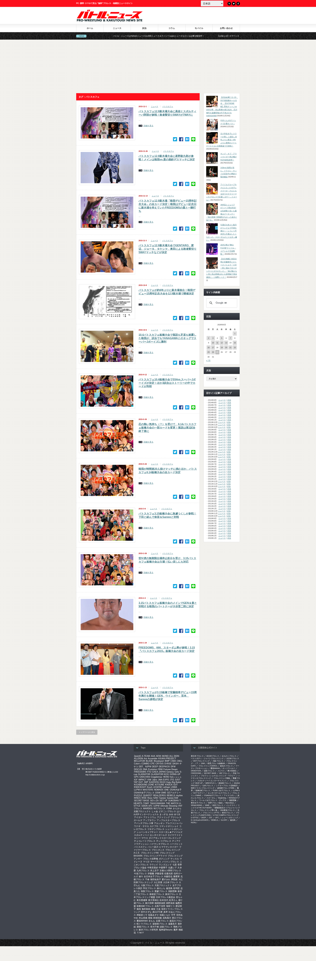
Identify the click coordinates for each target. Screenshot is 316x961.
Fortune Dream (170, 769)
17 (213, 347)
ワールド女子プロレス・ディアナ (212, 800)
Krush (149, 787)
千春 (147, 879)
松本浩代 (164, 900)
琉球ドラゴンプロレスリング (202, 788)
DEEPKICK (164, 766)
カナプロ (154, 826)
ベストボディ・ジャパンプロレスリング (207, 758)
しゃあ (155, 811)
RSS (229, 4)
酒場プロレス (143, 927)
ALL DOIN (174, 756)
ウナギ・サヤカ (141, 826)
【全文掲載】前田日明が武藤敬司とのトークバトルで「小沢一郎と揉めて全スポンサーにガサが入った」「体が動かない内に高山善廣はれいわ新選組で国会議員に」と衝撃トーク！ (221, 268)
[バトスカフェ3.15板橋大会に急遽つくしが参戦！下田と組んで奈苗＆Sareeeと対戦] (187, 541)
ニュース (117, 28)
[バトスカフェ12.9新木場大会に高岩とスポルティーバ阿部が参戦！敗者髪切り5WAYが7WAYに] (187, 139)
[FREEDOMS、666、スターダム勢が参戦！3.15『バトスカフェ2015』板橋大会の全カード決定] (187, 675)
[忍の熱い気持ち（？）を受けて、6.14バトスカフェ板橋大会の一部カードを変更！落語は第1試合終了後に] (187, 452)
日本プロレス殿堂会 (165, 897)
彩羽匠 (176, 888)
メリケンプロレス (170, 861)
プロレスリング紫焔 (222, 778)
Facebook (238, 4)
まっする (163, 814)
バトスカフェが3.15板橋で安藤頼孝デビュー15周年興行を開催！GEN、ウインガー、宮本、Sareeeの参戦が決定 (168, 696)
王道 (158, 909)
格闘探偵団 (160, 903)
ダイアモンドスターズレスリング (165, 838)
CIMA (173, 761)
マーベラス (155, 861)
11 (217, 343)
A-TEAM (146, 756)
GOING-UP (175, 774)
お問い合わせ (226, 28)
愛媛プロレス (161, 891)
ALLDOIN (138, 758)
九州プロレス (143, 870)
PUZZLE (138, 795)
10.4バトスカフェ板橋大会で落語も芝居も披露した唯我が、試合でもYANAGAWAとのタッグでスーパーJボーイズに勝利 (167, 338)
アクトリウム (149, 817)
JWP (146, 782)
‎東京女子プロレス (198, 803)
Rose (149, 798)
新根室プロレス (156, 894)
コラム (172, 28)
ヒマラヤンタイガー (168, 847)
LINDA (174, 787)
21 (230, 347)
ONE (166, 789)
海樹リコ (170, 906)
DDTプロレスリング (201, 761)
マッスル (174, 858)
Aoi (145, 758)
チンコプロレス (163, 841)
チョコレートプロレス (144, 841)
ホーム (90, 28)
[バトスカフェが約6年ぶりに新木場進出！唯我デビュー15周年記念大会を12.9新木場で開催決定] (187, 318)
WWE (207, 805)
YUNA (169, 808)
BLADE (149, 761)
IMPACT (142, 779)
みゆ (171, 814)
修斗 (141, 876)
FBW (160, 769)
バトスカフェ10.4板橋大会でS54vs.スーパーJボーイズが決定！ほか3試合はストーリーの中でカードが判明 (167, 383)
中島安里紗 (152, 867)
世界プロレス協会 (215, 803)
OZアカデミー (174, 792)
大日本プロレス (170, 882)
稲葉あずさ (153, 915)
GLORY (224, 820)
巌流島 (169, 888)
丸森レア (172, 867)
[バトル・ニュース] (109, 20)
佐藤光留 (168, 873)
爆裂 (153, 909)
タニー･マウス (141, 838)
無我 (139, 909)
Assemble (152, 758)
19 (222, 347)
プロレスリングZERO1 (207, 766)
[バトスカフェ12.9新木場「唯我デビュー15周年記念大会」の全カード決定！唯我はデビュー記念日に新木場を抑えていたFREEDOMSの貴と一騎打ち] (187, 229)
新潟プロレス (171, 894)
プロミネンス (158, 850)
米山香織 (143, 918)
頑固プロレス (166, 927)
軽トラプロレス (144, 924)
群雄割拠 (157, 918)
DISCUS (138, 769)
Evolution (152, 769)
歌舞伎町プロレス (145, 906)
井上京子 (154, 870)
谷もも (152, 921)
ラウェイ (153, 864)
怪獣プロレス (147, 891)
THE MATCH (172, 803)
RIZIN (193, 822)
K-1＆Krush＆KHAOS (199, 820)
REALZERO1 (159, 795)
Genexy (170, 772)
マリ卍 (146, 861)
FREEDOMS (140, 772)
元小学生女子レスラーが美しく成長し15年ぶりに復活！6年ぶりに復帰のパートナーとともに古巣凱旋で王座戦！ (221, 140)
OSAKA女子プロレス (144, 792)
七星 (174, 864)
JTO (172, 779)
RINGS (137, 798)
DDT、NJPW (145, 766)
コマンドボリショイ (168, 826)
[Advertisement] (158, 66)
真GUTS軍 (157, 912)
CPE (152, 763)
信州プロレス (217, 805)
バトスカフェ (167, 106)
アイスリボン (229, 795)
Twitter (234, 4)
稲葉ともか (165, 915)
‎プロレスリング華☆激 (208, 810)
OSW (157, 792)
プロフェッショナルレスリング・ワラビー (218, 776)
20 (226, 347)
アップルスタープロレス (168, 820)
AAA (153, 756)
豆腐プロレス (162, 921)
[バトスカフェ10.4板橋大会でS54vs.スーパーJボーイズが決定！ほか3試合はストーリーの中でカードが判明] (187, 407)
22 (235, 347)
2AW (203, 763)
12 (222, 343)
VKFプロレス (224, 773)
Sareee (162, 798)
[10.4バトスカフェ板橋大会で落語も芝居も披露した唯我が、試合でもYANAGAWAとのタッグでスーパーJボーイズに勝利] (187, 363)
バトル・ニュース (155, 942)
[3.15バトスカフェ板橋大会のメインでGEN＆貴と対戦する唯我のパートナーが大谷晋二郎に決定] (187, 631)
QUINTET (147, 795)
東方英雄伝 (153, 900)
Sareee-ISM (172, 798)
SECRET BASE (141, 800)
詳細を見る (148, 126)
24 (213, 352)
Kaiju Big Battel (173, 782)
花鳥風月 (167, 918)
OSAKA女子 (176, 789)
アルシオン (159, 823)
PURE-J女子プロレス (221, 790)
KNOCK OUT (171, 784)
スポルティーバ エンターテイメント (212, 781)
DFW (173, 766)
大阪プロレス (147, 885)
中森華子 (163, 867)
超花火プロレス (226, 766)
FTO (149, 772)
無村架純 (146, 909)
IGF (136, 779)
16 (209, 347)
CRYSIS (160, 763)
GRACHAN (144, 777)
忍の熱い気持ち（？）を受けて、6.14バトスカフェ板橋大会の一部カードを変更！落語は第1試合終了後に (167, 427)
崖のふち (161, 888)
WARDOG (148, 808)
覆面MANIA (142, 921)
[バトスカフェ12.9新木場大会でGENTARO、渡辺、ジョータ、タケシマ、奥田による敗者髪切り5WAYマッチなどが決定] (187, 273)
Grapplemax (156, 777)
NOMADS (158, 789)
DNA (145, 769)
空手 (173, 915)
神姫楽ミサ (142, 915)
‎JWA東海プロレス (227, 810)
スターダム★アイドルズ (170, 832)
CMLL (179, 761)
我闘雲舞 (172, 891)
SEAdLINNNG (196, 805)
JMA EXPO (163, 779)
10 (213, 343)
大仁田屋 (158, 882)
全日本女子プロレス (153, 876)
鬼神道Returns (166, 929)
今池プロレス (140, 873)
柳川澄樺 (149, 903)
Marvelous (229, 803)
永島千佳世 (160, 906)
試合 (144, 28)
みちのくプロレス (229, 756)
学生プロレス (149, 888)
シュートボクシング (230, 818)
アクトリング (163, 817)
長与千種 (154, 927)
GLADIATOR (144, 774)
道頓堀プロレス (159, 924)
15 (235, 343)
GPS (136, 777)
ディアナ (176, 841)
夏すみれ (166, 879)
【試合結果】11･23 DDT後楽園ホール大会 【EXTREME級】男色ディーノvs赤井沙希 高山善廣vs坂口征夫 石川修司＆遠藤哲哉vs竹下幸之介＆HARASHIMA (222, 106)
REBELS (171, 795)
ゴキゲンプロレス (155, 829)
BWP (167, 761)
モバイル (199, 28)
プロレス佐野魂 (150, 858)
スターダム (210, 798)
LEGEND (157, 787)
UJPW (156, 806)
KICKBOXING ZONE (144, 784)
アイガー (138, 817)
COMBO (145, 763)
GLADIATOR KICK (160, 774)
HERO (166, 777)
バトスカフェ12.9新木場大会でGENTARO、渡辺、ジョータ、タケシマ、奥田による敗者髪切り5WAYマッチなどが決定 (168, 249)
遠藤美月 (172, 924)
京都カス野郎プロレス (170, 870)
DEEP (155, 766)
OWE (163, 792)
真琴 (165, 912)
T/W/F (146, 803)
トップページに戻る (87, 732)
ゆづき (177, 814)
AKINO (165, 756)
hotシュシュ (176, 777)
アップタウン (149, 820)
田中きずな (146, 912)
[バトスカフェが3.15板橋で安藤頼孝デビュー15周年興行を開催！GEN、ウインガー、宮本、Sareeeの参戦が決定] (187, 720)
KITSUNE (159, 784)
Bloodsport (159, 761)
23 (209, 352)
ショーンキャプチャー (147, 832)
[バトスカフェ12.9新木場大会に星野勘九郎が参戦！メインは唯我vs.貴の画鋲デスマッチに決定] (187, 184)
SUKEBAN (173, 800)
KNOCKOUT (140, 787)
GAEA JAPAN (159, 772)
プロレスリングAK (150, 853)
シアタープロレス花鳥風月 (227, 786)
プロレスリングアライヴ (155, 856)
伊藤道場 (159, 873)
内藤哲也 (168, 876)
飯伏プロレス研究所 (148, 929)
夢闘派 (174, 879)
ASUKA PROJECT (167, 758)
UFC (150, 806)
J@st (154, 779)
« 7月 (208, 360)
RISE (144, 798)
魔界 (175, 929)
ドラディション (141, 844)
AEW (158, 756)
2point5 (137, 756)
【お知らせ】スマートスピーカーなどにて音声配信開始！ (189, 36)
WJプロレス (159, 808)
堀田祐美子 (155, 879)
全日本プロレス (212, 756)
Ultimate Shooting (168, 806)
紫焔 (150, 918)
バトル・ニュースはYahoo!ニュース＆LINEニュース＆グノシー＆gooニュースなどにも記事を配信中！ (105, 36)
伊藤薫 (151, 873)
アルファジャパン (174, 823)
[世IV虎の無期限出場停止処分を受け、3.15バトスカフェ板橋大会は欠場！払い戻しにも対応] (187, 586)
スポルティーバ (141, 835)
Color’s (137, 763)
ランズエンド (165, 864)
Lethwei (166, 787)
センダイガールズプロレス (218, 793)
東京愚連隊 (142, 900)
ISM (149, 779)
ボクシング (164, 858)
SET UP (163, 800)
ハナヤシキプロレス (159, 844)
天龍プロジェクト (163, 885)
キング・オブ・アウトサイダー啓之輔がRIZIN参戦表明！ (228, 157)
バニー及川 (153, 847)
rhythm (179, 795)
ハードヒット (176, 844)
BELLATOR (139, 761)
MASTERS (148, 789)
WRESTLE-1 (210, 783)
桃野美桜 (170, 903)
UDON (144, 806)
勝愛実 (176, 876)
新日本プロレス (197, 756)
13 (226, 343)
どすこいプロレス (167, 811)
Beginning (222, 798)
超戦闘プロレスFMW (225, 788)
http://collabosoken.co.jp (95, 775)
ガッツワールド (228, 768)
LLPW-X (138, 789)
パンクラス (230, 805)
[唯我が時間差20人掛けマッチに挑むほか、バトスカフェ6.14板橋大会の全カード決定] (187, 497)
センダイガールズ (158, 835)
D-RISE (168, 763)
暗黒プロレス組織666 (216, 763)
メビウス (221, 771)
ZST (210, 818)
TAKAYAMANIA (157, 803)
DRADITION (196, 771)
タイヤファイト (175, 835)
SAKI (155, 798)
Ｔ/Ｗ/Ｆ (140, 932)
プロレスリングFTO (211, 813)
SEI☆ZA (154, 800)
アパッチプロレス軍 (143, 823)
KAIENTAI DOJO (157, 782)
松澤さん (173, 900)
